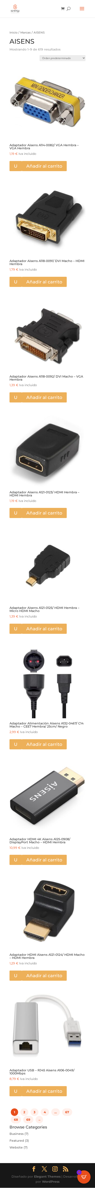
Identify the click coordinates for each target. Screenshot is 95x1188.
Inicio (13, 32)
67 (67, 1112)
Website (16, 1147)
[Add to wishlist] (14, 69)
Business (17, 1134)
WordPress (50, 1182)
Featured (17, 1141)
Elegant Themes (47, 1177)
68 (16, 1120)
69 (28, 1120)
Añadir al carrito (44, 166)
